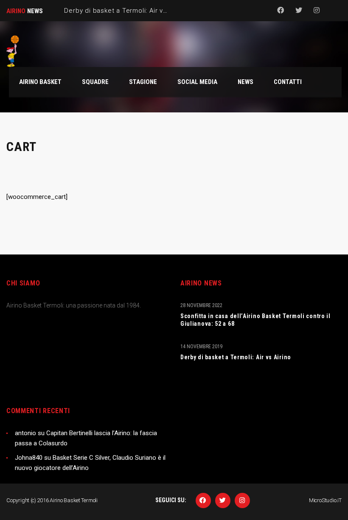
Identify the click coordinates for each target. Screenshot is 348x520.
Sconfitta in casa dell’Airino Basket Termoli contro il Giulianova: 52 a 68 (255, 320)
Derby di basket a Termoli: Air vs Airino (235, 357)
